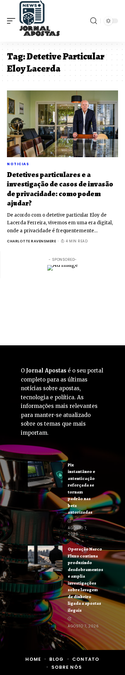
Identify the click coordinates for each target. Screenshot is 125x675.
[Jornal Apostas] (39, 21)
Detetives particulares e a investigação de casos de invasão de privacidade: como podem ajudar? (60, 189)
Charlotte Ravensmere (31, 241)
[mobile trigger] (13, 21)
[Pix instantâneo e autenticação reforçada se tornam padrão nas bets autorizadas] (45, 474)
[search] (94, 20)
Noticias (18, 164)
